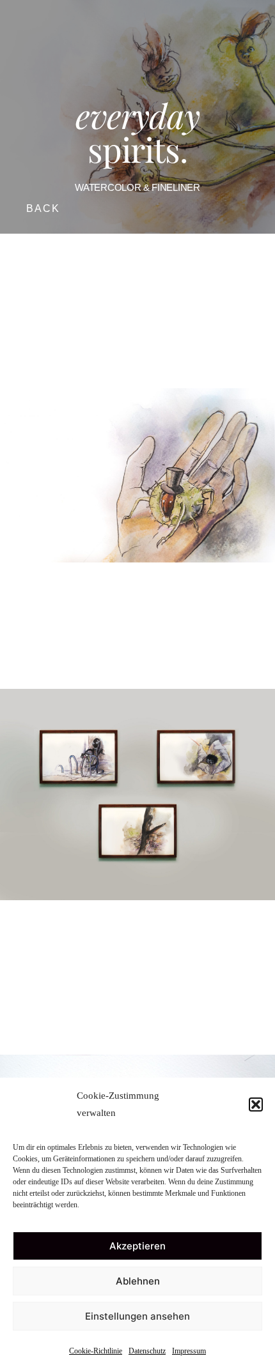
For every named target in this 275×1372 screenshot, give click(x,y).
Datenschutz (147, 1351)
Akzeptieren (137, 1246)
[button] (255, 1104)
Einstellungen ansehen (137, 1316)
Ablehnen (138, 1281)
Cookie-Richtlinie (95, 1351)
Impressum (189, 1351)
